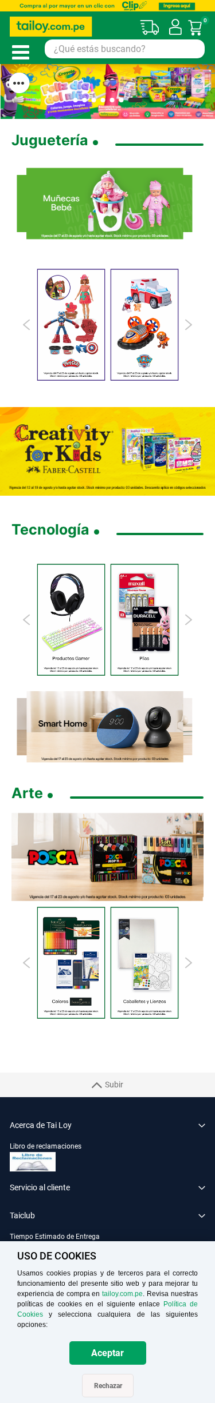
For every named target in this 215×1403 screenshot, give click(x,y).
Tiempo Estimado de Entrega (55, 1237)
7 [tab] (135, 100)
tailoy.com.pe (122, 1294)
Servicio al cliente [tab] (40, 1187)
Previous (27, 324)
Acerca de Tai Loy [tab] (41, 1125)
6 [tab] (121, 100)
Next (187, 324)
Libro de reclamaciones (45, 1146)
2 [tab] (84, 100)
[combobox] (124, 49)
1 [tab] (75, 100)
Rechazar (108, 1386)
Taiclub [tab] (22, 1215)
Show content (19, 83)
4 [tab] (102, 100)
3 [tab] (93, 100)
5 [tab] (112, 100)
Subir (114, 1084)
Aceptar (107, 1353)
